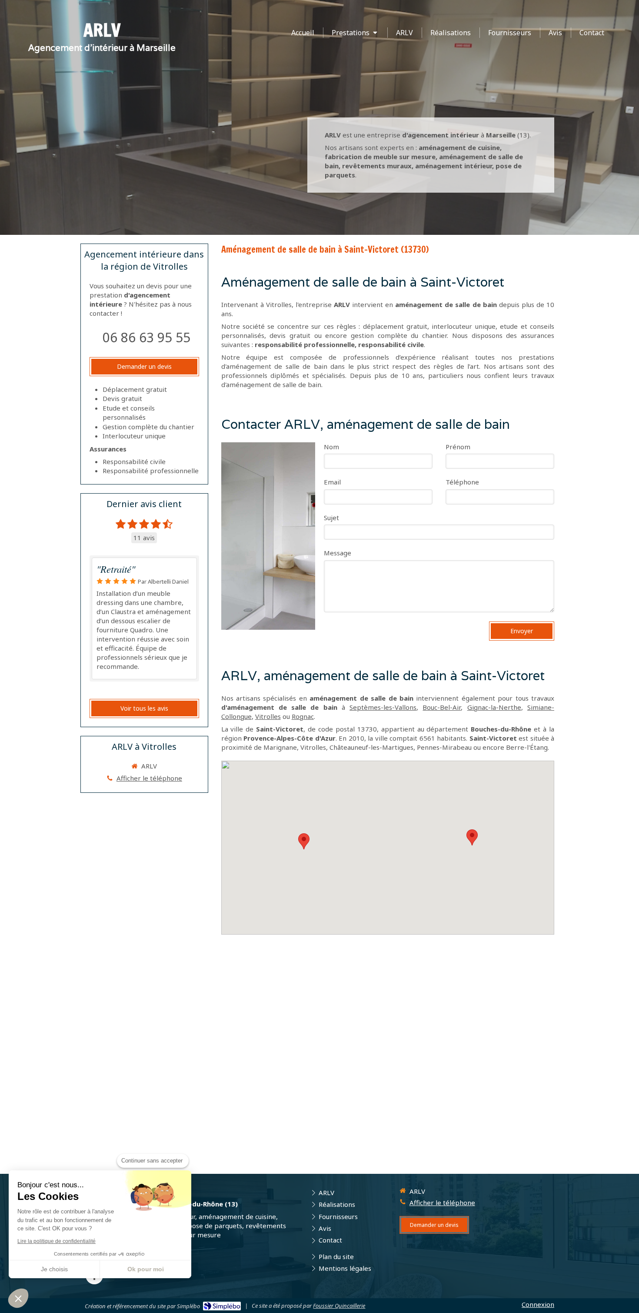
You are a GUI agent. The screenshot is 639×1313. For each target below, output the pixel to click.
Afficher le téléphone (149, 778)
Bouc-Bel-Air (442, 707)
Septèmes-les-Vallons (382, 707)
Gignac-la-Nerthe (494, 707)
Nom (331, 446)
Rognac (303, 716)
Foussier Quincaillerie (339, 1306)
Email (332, 482)
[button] (18, 1298)
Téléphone (462, 482)
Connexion (538, 1304)
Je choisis (54, 1269)
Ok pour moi (145, 1269)
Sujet (331, 517)
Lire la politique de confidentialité (56, 1241)
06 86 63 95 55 (146, 337)
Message (337, 552)
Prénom (458, 446)
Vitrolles (268, 716)
